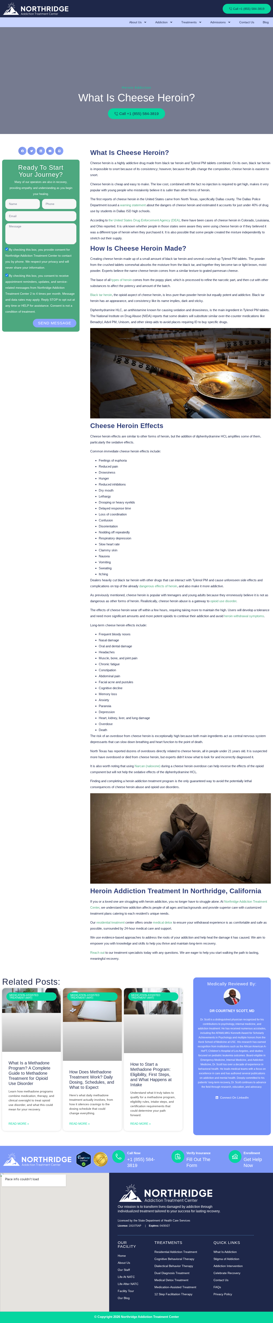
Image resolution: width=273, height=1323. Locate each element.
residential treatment (110, 922)
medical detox (162, 922)
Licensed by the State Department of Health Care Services (154, 1220)
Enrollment (252, 1153)
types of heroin (121, 280)
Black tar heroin (101, 295)
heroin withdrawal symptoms (244, 616)
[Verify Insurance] (177, 1156)
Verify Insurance (198, 1153)
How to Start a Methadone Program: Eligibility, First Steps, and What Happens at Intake (151, 1074)
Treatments (189, 22)
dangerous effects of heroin (158, 586)
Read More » (19, 1123)
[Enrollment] (235, 1156)
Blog (266, 22)
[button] (22, 151)
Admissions (218, 22)
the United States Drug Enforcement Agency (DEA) (144, 220)
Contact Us (246, 22)
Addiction (161, 22)
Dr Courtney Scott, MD (232, 1011)
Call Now (134, 1153)
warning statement (133, 205)
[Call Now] (118, 1156)
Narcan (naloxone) (147, 766)
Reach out (97, 952)
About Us (135, 22)
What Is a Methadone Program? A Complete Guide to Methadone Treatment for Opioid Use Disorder (29, 1073)
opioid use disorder (223, 601)
